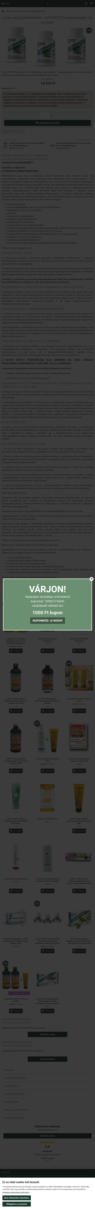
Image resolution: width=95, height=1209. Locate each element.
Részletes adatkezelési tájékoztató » (16, 1192)
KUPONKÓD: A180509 (47, 620)
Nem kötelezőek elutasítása (16, 1198)
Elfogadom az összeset (16, 1204)
